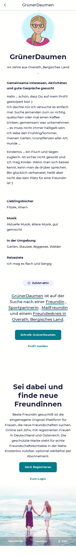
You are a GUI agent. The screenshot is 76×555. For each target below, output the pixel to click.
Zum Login (38, 478)
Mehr (65, 541)
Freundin (55, 301)
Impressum (41, 541)
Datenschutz (15, 541)
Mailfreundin (55, 307)
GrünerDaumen (27, 295)
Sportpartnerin (23, 307)
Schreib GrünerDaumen (38, 334)
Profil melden (38, 346)
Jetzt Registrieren (38, 467)
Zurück (5, 5)
